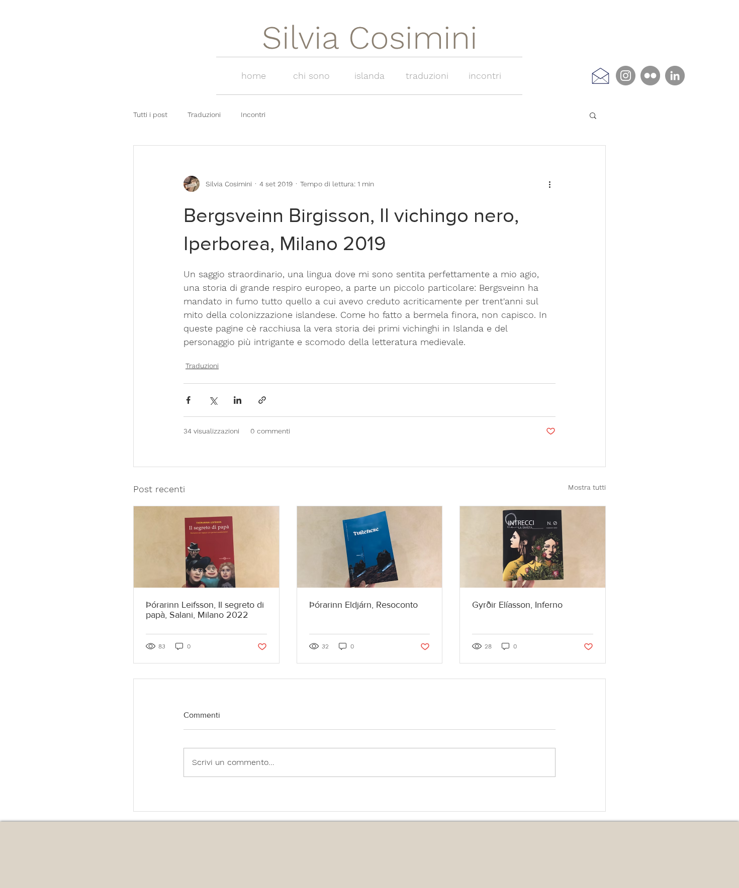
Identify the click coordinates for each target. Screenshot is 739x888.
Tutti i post (150, 114)
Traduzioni (204, 114)
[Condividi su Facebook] (188, 400)
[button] (593, 115)
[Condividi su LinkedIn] (237, 400)
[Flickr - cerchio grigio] (650, 75)
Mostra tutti (587, 487)
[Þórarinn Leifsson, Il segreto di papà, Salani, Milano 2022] (206, 547)
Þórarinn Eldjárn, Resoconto (363, 605)
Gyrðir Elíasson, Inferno (517, 605)
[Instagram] (625, 75)
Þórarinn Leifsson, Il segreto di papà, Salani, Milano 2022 (205, 610)
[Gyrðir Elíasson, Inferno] (532, 547)
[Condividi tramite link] (262, 400)
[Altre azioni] (549, 184)
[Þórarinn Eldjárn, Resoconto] (369, 547)
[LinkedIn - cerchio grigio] (675, 75)
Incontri (253, 114)
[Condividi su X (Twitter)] (213, 400)
